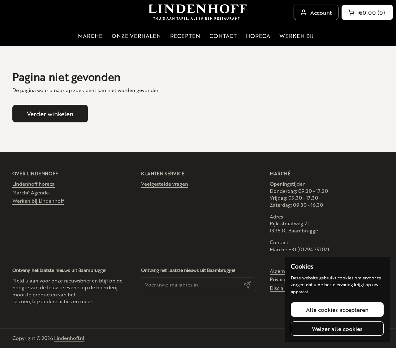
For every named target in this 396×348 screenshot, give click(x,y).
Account (321, 12)
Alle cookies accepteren (337, 309)
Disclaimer (282, 288)
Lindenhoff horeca (33, 183)
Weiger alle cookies (337, 328)
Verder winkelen (50, 113)
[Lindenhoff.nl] (198, 12)
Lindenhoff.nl (69, 338)
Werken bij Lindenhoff (38, 200)
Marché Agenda (30, 192)
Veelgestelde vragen (164, 183)
